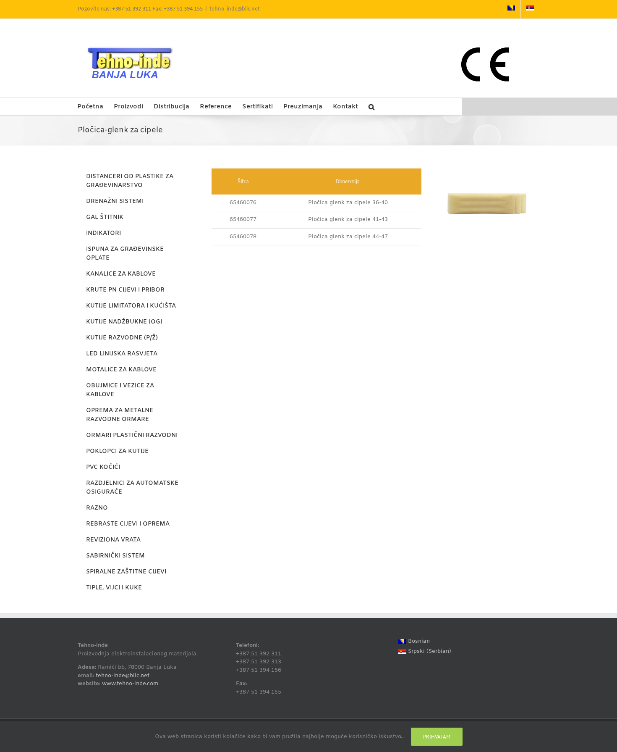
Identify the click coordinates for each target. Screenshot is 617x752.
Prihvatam (436, 736)
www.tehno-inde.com (130, 683)
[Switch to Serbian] (530, 9)
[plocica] (486, 171)
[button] (371, 106)
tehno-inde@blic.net (234, 9)
